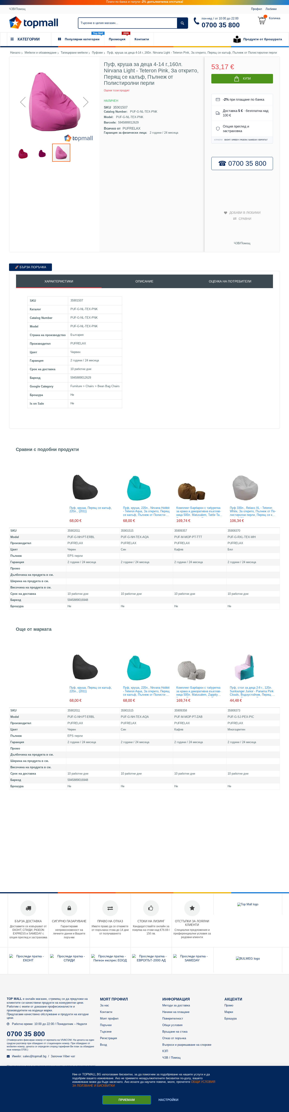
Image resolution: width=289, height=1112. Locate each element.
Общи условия (172, 1025)
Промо (228, 1005)
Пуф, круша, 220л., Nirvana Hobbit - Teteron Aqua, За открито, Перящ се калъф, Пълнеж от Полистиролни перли (146, 511)
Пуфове (97, 53)
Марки (228, 1012)
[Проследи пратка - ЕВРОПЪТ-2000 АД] (151, 960)
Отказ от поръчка (174, 1038)
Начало (15, 53)
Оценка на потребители (230, 281)
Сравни (245, 219)
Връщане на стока (174, 1031)
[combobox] (133, 23)
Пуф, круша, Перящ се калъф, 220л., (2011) (91, 509)
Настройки (168, 1100)
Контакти (106, 1012)
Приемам (127, 1100)
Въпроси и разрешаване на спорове (186, 1044)
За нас (104, 1005)
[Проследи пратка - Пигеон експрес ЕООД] (110, 960)
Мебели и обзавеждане (40, 53)
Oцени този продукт (117, 90)
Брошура (230, 1018)
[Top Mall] (33, 22)
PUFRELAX (131, 128)
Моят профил (109, 1018)
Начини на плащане (175, 1012)
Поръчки (106, 1025)
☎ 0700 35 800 (242, 163)
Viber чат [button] (69, 1056)
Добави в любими (245, 212)
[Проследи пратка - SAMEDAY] (192, 960)
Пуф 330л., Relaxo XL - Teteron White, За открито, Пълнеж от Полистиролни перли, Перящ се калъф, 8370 (253, 511)
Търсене (106, 1031)
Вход (103, 1044)
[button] (23, 101)
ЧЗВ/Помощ (17, 9)
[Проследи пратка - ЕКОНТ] (28, 960)
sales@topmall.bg (34, 1056)
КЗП (165, 1051)
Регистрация (108, 1038)
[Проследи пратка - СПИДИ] (69, 960)
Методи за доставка (176, 1005)
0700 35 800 (221, 25)
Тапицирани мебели (74, 53)
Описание (144, 281)
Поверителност (172, 1018)
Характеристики (58, 281)
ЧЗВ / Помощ (171, 1057)
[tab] (59, 281)
